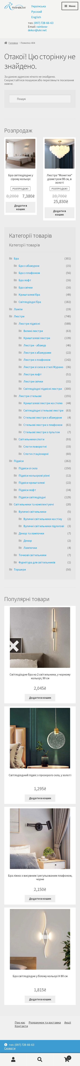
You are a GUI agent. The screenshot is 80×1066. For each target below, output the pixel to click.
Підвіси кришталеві (32, 482)
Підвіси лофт (27, 490)
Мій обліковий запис (13, 1059)
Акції (67, 1022)
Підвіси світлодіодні (32, 497)
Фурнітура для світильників (37, 562)
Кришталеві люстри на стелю (43, 403)
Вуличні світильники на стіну (42, 519)
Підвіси (19, 461)
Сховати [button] (9, 1048)
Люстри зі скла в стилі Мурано (43, 367)
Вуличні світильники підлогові (43, 526)
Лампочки (30, 548)
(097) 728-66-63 (43, 23)
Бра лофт (25, 280)
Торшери (20, 569)
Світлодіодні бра (30, 302)
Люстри (19, 316)
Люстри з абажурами (37, 352)
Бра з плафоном (29, 273)
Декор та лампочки (31, 533)
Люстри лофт (32, 374)
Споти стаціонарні (35, 454)
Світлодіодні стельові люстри (43, 410)
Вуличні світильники (32, 511)
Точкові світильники (32, 555)
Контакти (21, 1026)
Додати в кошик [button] (20, 207)
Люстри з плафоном (36, 360)
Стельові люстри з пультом (41, 432)
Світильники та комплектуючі (34, 504)
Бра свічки (26, 287)
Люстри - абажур (34, 345)
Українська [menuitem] (38, 6)
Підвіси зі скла (28, 468)
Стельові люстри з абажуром (42, 417)
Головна (13, 43)
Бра (16, 258)
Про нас (20, 1022)
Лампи (18, 309)
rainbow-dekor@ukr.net (38, 28)
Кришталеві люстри (36, 338)
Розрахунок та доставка (45, 1022)
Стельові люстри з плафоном (42, 425)
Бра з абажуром (29, 266)
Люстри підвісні (29, 323)
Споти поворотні (35, 446)
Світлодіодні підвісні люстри (42, 389)
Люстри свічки (33, 381)
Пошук (40, 1059)
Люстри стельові (30, 396)
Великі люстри (33, 331)
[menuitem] (38, 6)
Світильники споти (31, 439)
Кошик (61, 1056)
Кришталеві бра (29, 294)
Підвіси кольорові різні (34, 475)
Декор (27, 540)
